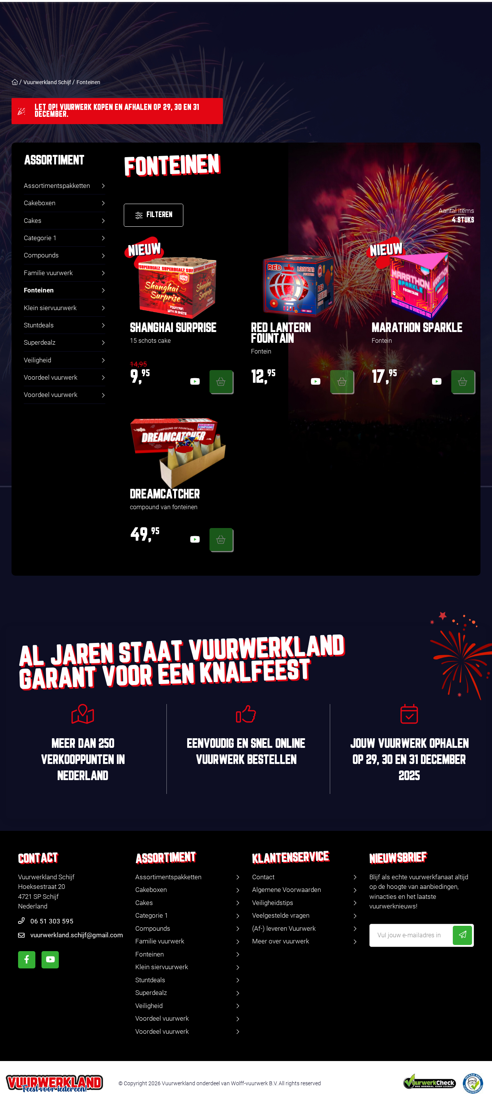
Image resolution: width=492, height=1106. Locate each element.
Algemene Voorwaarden (286, 889)
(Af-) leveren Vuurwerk (284, 928)
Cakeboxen (39, 203)
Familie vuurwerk (48, 273)
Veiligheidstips (272, 903)
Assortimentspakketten (57, 185)
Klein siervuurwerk (50, 308)
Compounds (41, 255)
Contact (263, 877)
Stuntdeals (39, 325)
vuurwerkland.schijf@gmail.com (76, 935)
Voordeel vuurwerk (50, 377)
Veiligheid (37, 360)
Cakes (33, 220)
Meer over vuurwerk (280, 941)
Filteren (159, 215)
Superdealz (39, 342)
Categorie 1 (40, 238)
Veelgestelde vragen (280, 915)
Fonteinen (88, 82)
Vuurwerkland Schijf (47, 82)
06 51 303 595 (51, 921)
